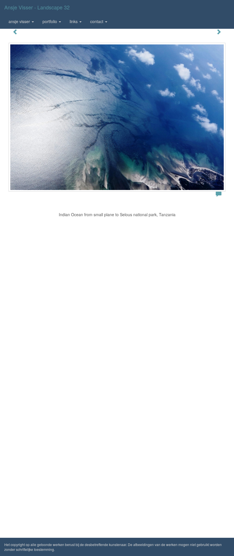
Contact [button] (97, 21)
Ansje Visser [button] (20, 21)
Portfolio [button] (50, 21)
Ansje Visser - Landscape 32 (37, 7)
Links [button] (74, 21)
